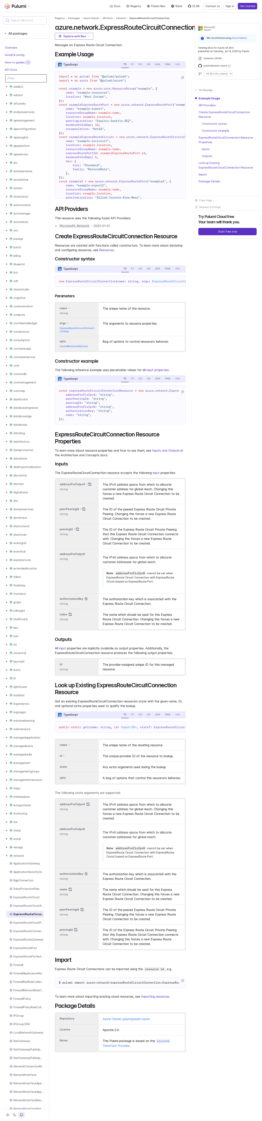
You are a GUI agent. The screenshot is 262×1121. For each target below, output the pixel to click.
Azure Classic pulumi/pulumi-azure (126, 1019)
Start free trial (227, 231)
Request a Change (210, 207)
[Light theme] (8, 1115)
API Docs (11, 69)
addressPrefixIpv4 (72, 484)
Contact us (212, 6)
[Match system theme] (21, 1115)
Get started (247, 6)
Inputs (206, 149)
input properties (158, 370)
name (63, 614)
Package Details (209, 181)
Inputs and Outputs (166, 450)
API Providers (207, 105)
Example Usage (209, 98)
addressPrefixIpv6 (72, 554)
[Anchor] (96, 54)
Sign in (230, 6)
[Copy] (182, 77)
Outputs (207, 156)
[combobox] (25, 20)
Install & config (14, 55)
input (156, 473)
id (61, 664)
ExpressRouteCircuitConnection (149, 18)
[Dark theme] (15, 1115)
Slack (178, 6)
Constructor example (215, 130)
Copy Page (205, 200)
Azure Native (239, 38)
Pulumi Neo (158, 6)
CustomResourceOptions (74, 346)
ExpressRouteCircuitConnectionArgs (180, 281)
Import (203, 174)
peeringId (66, 529)
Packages (74, 18)
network (121, 18)
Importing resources (155, 996)
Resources (106, 250)
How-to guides (17, 62)
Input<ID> (129, 727)
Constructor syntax (214, 123)
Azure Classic (91, 18)
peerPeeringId (69, 509)
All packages (17, 33)
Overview (11, 47)
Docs (117, 6)
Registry (135, 6)
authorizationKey (71, 598)
